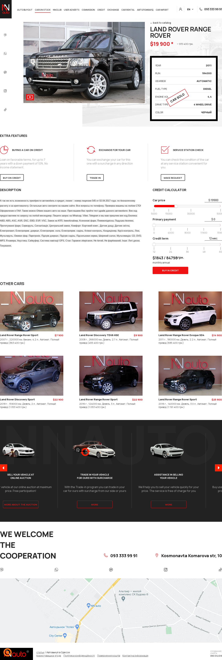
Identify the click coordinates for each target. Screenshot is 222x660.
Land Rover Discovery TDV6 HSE (99, 335)
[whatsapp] (5, 54)
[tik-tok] (5, 110)
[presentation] (3, 468)
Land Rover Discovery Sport (17, 399)
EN (188, 9)
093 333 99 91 (213, 9)
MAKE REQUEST (173, 177)
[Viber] (5, 35)
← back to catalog (160, 22)
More (36, 504)
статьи (40, 652)
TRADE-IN (95, 177)
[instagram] (5, 91)
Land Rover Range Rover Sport (19, 335)
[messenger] (5, 73)
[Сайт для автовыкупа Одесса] (216, 654)
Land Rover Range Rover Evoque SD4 (181, 335)
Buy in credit (170, 270)
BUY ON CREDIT (12, 177)
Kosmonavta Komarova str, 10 (191, 555)
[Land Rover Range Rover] (84, 102)
